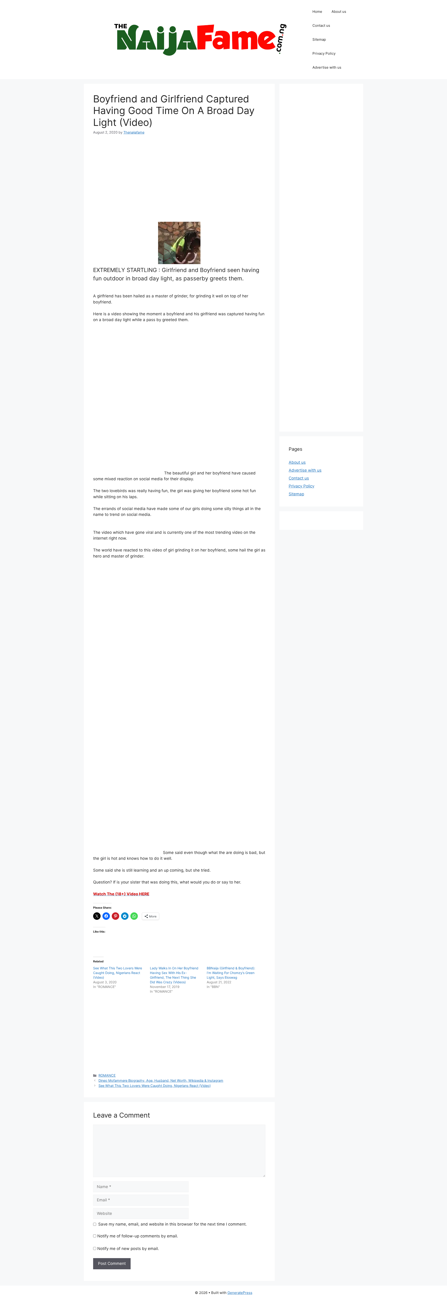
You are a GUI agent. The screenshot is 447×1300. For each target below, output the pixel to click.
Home (317, 11)
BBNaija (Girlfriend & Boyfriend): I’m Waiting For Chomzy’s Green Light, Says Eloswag (231, 972)
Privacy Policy (323, 53)
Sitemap (319, 39)
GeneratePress (239, 1292)
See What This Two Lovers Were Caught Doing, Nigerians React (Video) (117, 972)
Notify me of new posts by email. (128, 1248)
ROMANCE (107, 1075)
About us (339, 11)
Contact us (321, 25)
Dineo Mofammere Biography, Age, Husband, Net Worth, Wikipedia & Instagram (160, 1080)
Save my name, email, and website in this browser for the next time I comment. (172, 1224)
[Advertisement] (179, 175)
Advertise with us (326, 67)
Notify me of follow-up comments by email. (137, 1236)
